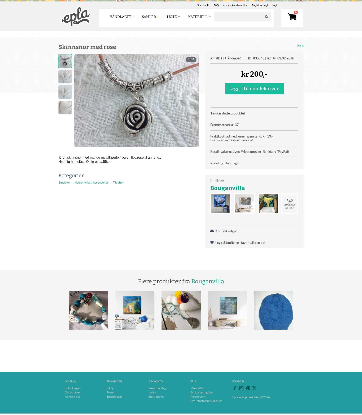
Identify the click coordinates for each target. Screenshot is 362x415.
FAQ (216, 5)
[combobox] (238, 16)
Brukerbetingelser (202, 392)
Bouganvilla (227, 188)
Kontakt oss (72, 396)
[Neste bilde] (191, 100)
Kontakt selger (226, 231)
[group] (136, 100)
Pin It (300, 45)
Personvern (198, 396)
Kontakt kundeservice (235, 5)
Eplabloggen (73, 388)
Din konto (156, 381)
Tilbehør (118, 182)
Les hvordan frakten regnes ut (231, 140)
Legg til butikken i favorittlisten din (240, 242)
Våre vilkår (197, 388)
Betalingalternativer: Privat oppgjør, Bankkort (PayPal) (249, 151)
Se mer (289, 207)
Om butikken (73, 392)
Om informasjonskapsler (206, 400)
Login (275, 5)
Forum (111, 392)
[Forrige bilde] (81, 100)
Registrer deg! (260, 5)
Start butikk (203, 5)
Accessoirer (100, 182)
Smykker (64, 182)
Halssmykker (83, 182)
